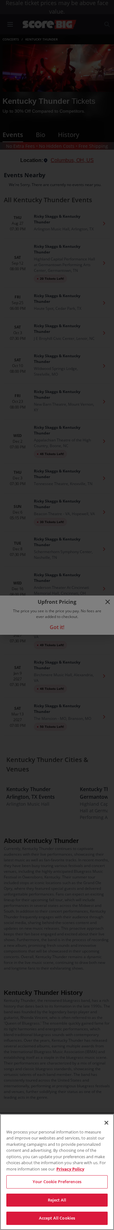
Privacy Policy (70, 1169)
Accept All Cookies (57, 1218)
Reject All (57, 1200)
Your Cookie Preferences (57, 1181)
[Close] (106, 1123)
